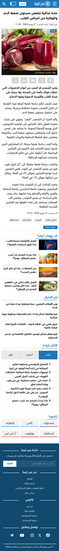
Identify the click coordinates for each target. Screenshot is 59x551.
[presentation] (48, 355)
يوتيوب (29, 433)
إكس (29, 423)
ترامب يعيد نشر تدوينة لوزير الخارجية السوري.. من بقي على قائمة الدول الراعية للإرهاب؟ (27, 392)
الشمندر (38, 220)
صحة (53, 30)
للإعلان (30, 479)
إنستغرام (49, 433)
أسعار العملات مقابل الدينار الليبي (29, 488)
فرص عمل (29, 493)
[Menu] (55, 4)
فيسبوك (49, 423)
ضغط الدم (27, 220)
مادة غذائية (14, 220)
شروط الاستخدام (29, 520)
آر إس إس (10, 433)
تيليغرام (10, 423)
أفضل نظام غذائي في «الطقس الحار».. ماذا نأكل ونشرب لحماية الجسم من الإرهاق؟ (20, 286)
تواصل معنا (29, 511)
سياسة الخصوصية (29, 515)
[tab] (48, 355)
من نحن (29, 506)
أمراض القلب (50, 220)
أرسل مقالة (29, 483)
